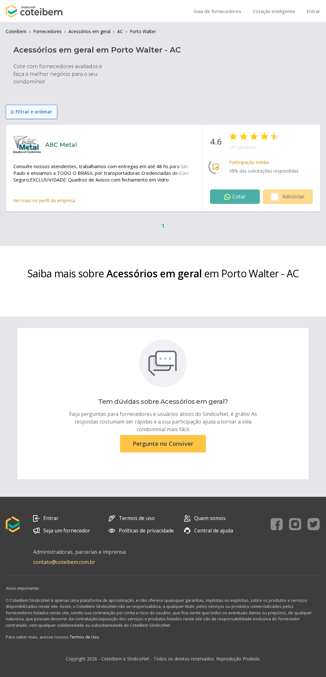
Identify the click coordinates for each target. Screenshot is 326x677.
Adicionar (293, 196)
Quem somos (210, 518)
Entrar (51, 518)
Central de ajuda (213, 530)
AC (120, 31)
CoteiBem (16, 31)
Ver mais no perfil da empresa (44, 200)
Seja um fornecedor (66, 530)
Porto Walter (143, 31)
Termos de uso (137, 518)
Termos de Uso (84, 637)
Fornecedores (47, 31)
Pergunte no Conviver (163, 443)
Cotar (239, 196)
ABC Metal (61, 144)
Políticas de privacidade (146, 530)
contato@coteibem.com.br (64, 562)
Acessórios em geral (89, 31)
